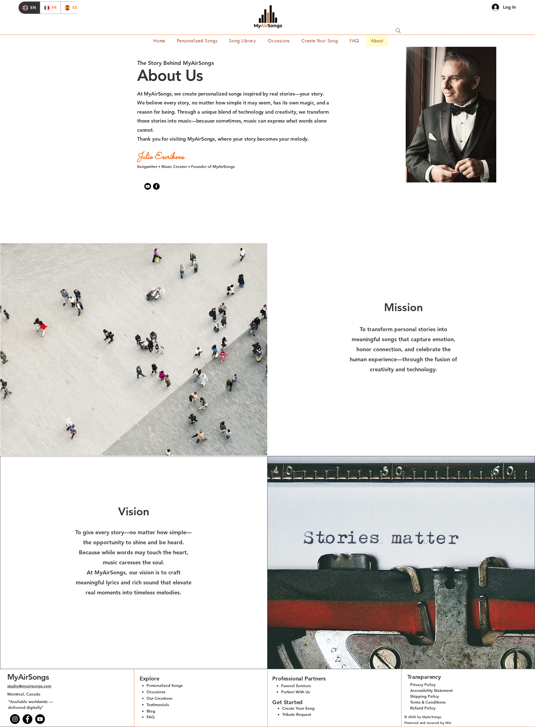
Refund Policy (423, 708)
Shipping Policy (424, 696)
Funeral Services (296, 685)
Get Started (287, 702)
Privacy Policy (423, 684)
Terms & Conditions (428, 702)
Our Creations (159, 698)
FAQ (151, 716)
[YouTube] (40, 719)
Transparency (424, 677)
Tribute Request (296, 714)
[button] (320, 41)
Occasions (156, 691)
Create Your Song (298, 708)
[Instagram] (15, 719)
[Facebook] (156, 186)
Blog (151, 711)
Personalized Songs (165, 685)
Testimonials (158, 704)
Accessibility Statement (431, 690)
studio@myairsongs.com (29, 686)
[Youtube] (147, 186)
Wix (448, 722)
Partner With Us (295, 691)
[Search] (398, 30)
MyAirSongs (28, 677)
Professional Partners (299, 678)
